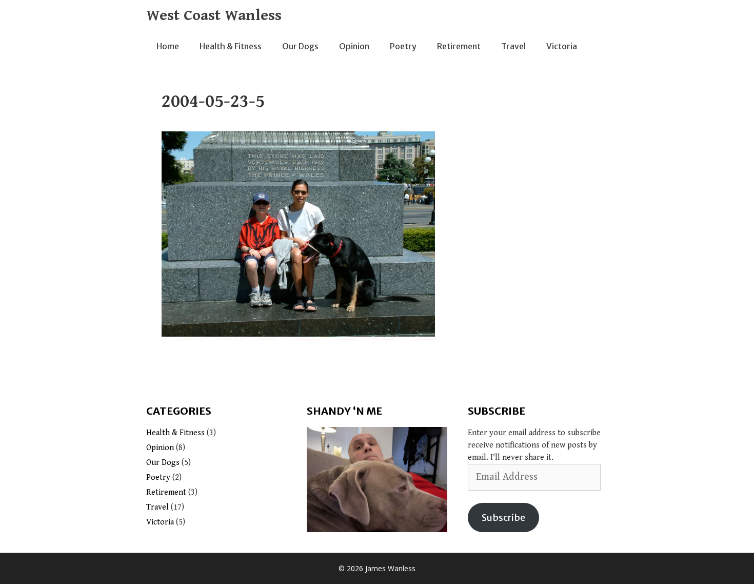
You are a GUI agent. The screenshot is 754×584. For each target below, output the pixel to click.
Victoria (561, 46)
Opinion (354, 46)
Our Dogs (300, 46)
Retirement (459, 46)
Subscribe (503, 517)
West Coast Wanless (214, 15)
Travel (513, 46)
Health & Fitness (231, 46)
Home (167, 46)
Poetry (403, 46)
